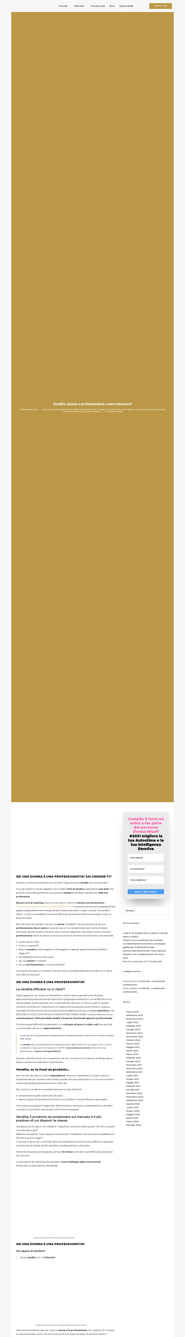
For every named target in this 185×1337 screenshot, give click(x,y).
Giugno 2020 (133, 1111)
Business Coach (64, 409)
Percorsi (79, 6)
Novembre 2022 (134, 1036)
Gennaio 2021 (133, 1089)
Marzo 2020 (132, 1121)
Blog (112, 6)
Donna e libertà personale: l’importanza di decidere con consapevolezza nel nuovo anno (144, 954)
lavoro (111, 409)
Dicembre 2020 (134, 1093)
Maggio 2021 (132, 1082)
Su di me (63, 6)
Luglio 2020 (132, 1107)
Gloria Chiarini (115, 411)
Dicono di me (98, 6)
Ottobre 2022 (133, 1040)
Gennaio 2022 (133, 1061)
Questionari (126, 6)
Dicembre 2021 (134, 1065)
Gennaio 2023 (133, 1029)
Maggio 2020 (133, 1114)
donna (76, 409)
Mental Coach (134, 409)
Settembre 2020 (134, 1100)
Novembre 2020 (134, 1097)
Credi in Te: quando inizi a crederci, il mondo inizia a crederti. (145, 935)
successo (87, 411)
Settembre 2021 (134, 1072)
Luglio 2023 (132, 1022)
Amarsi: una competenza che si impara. (143, 940)
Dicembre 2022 (134, 1033)
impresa (103, 409)
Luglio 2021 (132, 1075)
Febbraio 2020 (133, 1125)
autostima (49, 409)
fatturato (92, 409)
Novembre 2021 (134, 1068)
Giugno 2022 (133, 1043)
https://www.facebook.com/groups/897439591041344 (44, 906)
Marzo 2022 (132, 1054)
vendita (97, 411)
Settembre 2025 (134, 1015)
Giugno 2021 (132, 1079)
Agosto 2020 (133, 1104)
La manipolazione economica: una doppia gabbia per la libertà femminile (144, 945)
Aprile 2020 (132, 1118)
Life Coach (121, 409)
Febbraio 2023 (133, 1026)
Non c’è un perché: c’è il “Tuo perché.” (143, 961)
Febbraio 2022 (133, 1058)
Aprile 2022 (132, 1051)
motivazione (149, 409)
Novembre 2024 (134, 1019)
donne (83, 409)
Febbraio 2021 (133, 1086)
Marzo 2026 (132, 1012)
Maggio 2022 (133, 1047)
